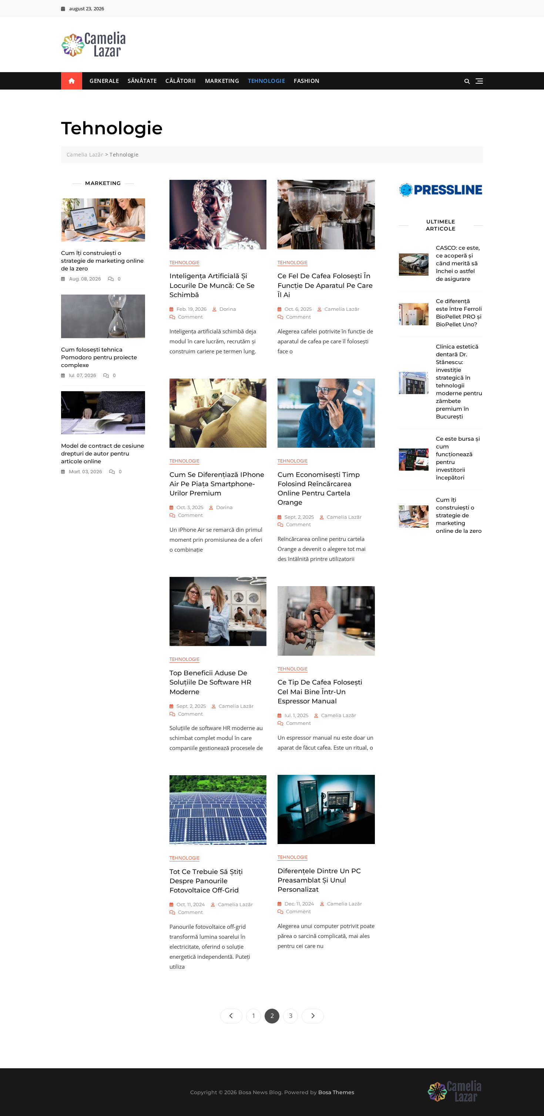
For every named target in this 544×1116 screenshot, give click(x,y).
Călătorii (180, 80)
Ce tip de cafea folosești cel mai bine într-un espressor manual (320, 691)
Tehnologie (266, 80)
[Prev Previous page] (231, 1016)
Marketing (222, 80)
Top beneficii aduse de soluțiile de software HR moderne (210, 682)
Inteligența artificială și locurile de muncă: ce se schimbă (212, 285)
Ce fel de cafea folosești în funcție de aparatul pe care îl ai (325, 285)
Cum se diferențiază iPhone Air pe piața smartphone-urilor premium (216, 484)
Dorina (227, 309)
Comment (190, 317)
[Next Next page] (313, 1016)
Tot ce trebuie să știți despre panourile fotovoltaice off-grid (206, 881)
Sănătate (142, 80)
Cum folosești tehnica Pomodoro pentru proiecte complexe (99, 357)
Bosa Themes (336, 1092)
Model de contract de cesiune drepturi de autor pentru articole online (102, 453)
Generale (104, 80)
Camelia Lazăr (342, 309)
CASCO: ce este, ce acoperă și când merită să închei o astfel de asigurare (458, 263)
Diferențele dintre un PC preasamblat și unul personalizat (319, 880)
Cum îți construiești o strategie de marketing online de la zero (102, 260)
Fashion (307, 80)
